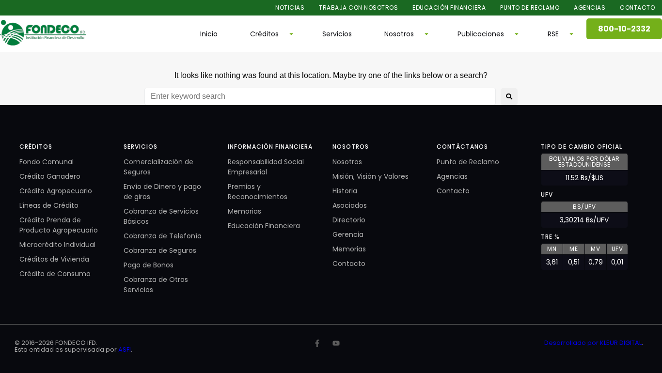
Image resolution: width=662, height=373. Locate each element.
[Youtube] (336, 343)
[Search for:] (320, 96)
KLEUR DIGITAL (621, 342)
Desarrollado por (572, 342)
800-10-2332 (624, 28)
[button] (270, 33)
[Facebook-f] (317, 343)
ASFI (124, 349)
